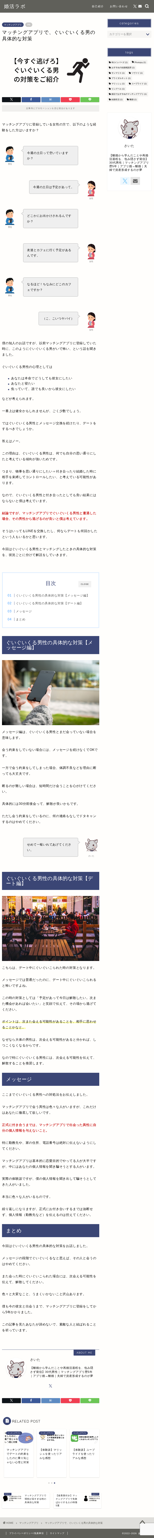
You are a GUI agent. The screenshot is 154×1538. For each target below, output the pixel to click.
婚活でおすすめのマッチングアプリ (129, 94)
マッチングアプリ (13, 24)
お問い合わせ (119, 6)
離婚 (133, 99)
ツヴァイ (137, 73)
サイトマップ (57, 1533)
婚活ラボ (15, 6)
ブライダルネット (121, 78)
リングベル (118, 89)
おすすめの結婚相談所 (123, 68)
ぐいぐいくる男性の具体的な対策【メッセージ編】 (53, 595)
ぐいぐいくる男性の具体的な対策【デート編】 (49, 603)
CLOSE (85, 584)
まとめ (20, 619)
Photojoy (140, 62)
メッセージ (24, 611)
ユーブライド (139, 83)
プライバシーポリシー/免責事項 (26, 1533)
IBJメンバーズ (119, 62)
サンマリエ (118, 73)
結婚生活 (117, 99)
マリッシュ (118, 83)
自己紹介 (98, 6)
